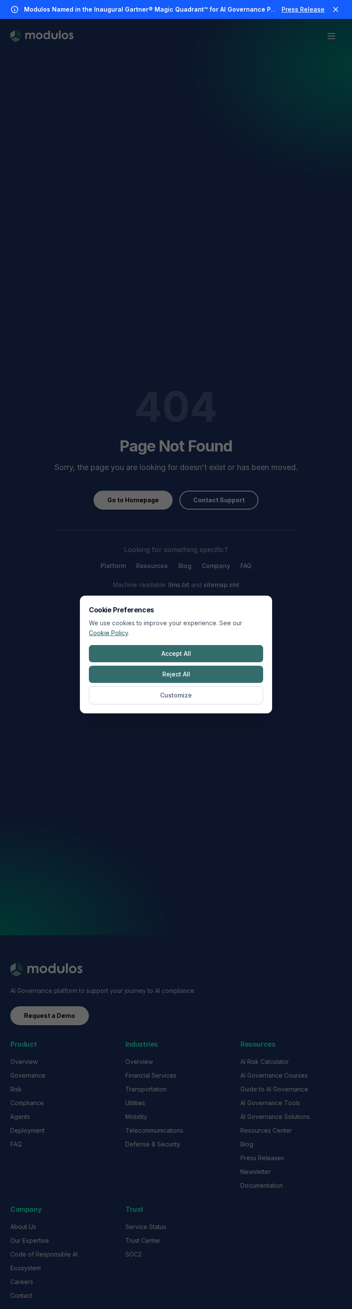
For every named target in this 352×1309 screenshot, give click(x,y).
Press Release (303, 9)
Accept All (176, 653)
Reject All (176, 674)
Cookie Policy (108, 632)
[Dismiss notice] (336, 9)
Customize (176, 695)
